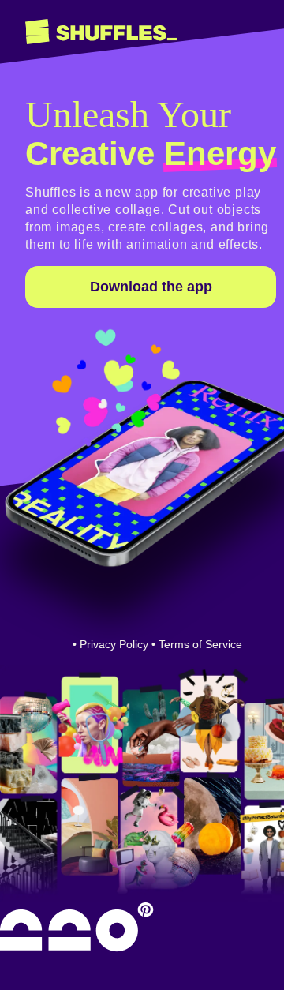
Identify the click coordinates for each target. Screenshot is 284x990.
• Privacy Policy (110, 644)
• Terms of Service (196, 644)
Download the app (151, 286)
